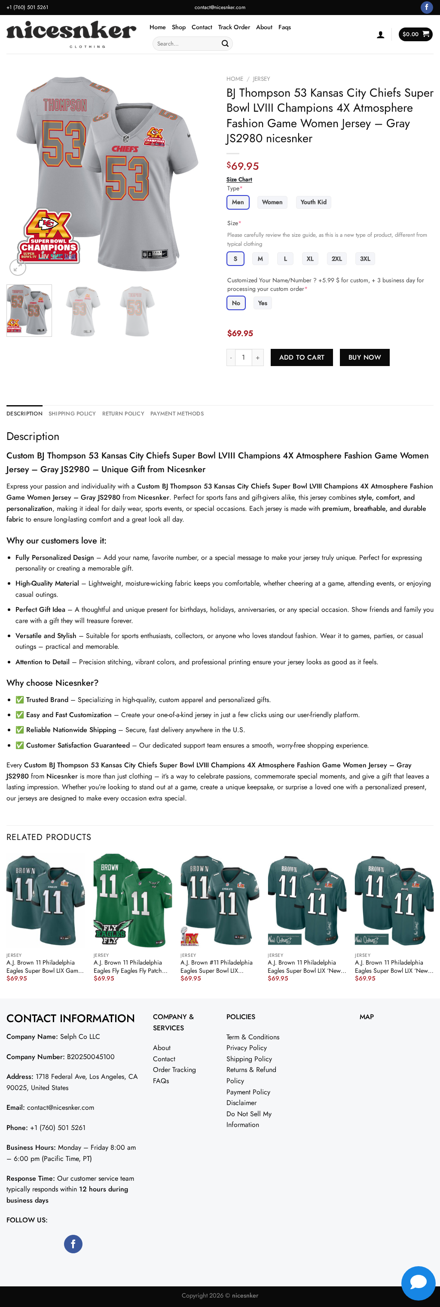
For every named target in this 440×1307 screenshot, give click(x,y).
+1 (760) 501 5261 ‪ (28, 7)
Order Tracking (174, 1070)
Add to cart (302, 357)
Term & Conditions (252, 1037)
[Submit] (225, 44)
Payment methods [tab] (177, 413)
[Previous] (21, 174)
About (264, 27)
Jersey (261, 78)
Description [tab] (24, 413)
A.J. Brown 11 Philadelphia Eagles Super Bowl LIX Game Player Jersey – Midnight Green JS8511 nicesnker (43, 966)
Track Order (234, 27)
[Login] (380, 34)
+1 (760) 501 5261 (58, 1128)
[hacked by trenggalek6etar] (71, 34)
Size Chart (239, 180)
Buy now (364, 357)
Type (235, 188)
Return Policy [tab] (123, 413)
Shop (179, 27)
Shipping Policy (249, 1059)
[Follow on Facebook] (427, 7)
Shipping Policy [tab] (72, 413)
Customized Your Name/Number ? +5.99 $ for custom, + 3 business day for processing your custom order (325, 284)
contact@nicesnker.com (220, 7)
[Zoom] (17, 267)
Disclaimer (241, 1103)
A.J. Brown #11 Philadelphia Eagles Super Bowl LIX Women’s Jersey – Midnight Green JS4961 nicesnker (216, 966)
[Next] (198, 174)
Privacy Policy (246, 1048)
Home (158, 27)
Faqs (284, 27)
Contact (202, 27)
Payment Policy (248, 1092)
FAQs (161, 1081)
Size (234, 223)
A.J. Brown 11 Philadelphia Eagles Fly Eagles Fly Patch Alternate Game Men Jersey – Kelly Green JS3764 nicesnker (132, 966)
